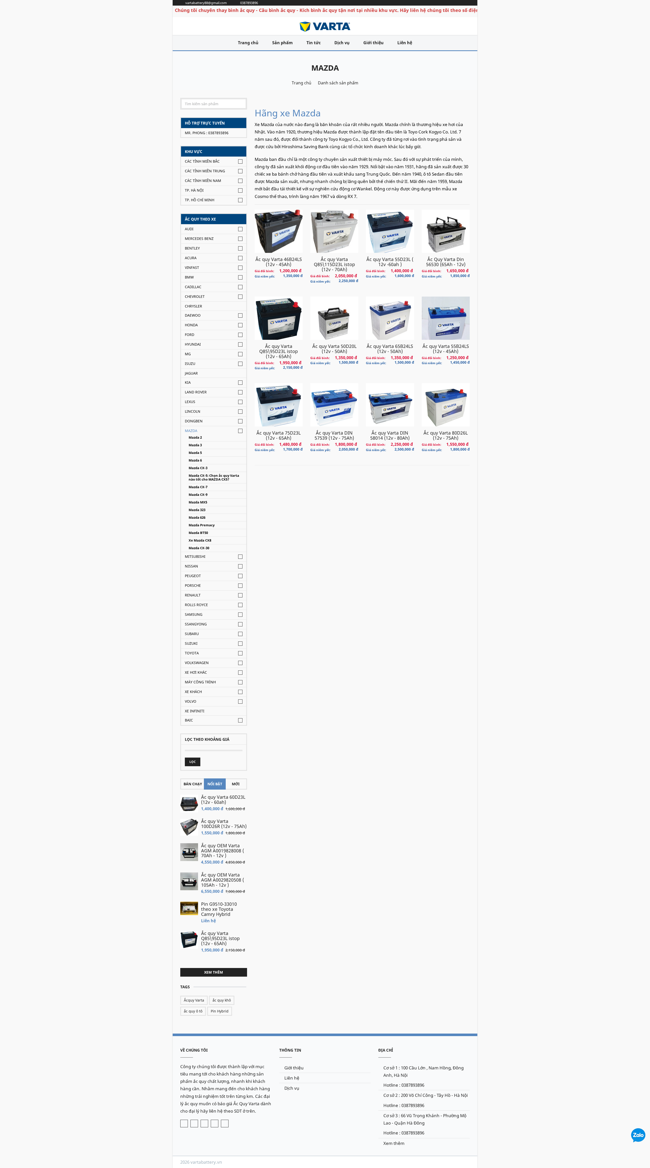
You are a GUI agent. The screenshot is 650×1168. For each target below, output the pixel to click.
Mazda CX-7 (198, 487)
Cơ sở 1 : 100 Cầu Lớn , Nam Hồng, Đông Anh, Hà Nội (423, 1071)
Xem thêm (213, 972)
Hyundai (193, 344)
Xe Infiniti (194, 711)
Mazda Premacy (202, 525)
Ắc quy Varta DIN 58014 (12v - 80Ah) (390, 435)
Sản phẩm (282, 42)
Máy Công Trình (200, 682)
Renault (193, 595)
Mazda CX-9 (198, 495)
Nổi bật (214, 783)
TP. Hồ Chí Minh (199, 200)
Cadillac (193, 287)
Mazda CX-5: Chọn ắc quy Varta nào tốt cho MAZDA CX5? (214, 477)
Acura (191, 258)
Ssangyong (196, 624)
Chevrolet (195, 296)
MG (188, 354)
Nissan (191, 566)
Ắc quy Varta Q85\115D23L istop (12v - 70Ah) (334, 264)
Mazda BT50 (198, 533)
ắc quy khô (222, 1000)
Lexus (190, 402)
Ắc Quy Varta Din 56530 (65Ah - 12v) (445, 261)
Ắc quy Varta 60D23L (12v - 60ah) (223, 799)
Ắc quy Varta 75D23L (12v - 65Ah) (278, 435)
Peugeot (193, 576)
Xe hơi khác (196, 672)
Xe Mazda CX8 (200, 540)
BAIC (189, 720)
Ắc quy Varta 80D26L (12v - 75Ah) (446, 435)
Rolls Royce (196, 605)
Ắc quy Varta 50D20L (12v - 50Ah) (334, 348)
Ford (189, 334)
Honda (191, 325)
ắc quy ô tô (193, 1011)
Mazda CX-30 (199, 548)
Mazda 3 (195, 445)
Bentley (192, 248)
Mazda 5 (195, 453)
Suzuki (191, 643)
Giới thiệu (373, 42)
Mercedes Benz (199, 238)
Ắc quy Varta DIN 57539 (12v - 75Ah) (334, 435)
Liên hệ (404, 42)
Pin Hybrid (220, 1011)
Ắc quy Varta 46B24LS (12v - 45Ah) (278, 261)
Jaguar (191, 373)
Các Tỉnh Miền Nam (203, 180)
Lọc (192, 762)
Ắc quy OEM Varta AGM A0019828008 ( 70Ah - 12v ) (222, 850)
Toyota (192, 653)
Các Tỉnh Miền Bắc (202, 161)
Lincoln (192, 411)
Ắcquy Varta (194, 1000)
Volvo (190, 701)
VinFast (192, 267)
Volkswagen (197, 663)
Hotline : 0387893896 (403, 1085)
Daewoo (193, 315)
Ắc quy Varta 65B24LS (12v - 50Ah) (390, 348)
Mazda (325, 68)
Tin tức (313, 42)
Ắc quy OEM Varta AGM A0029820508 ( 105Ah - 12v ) (222, 880)
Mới (235, 783)
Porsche (193, 585)
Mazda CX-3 (198, 468)
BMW (189, 277)
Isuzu (190, 363)
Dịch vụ (342, 42)
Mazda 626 (197, 517)
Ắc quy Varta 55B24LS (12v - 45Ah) (445, 348)
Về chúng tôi (194, 1050)
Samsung (193, 614)
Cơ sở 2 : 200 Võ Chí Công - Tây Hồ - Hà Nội (425, 1095)
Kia (188, 382)
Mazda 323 (197, 510)
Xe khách (193, 692)
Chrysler (193, 306)
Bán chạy (193, 783)
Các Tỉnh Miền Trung (205, 171)
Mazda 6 (195, 460)
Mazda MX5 (198, 502)
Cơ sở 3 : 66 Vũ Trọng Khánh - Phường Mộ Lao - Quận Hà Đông (424, 1119)
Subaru (192, 634)
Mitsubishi (195, 556)
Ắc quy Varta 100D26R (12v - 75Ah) (224, 823)
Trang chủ (248, 42)
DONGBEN (194, 421)
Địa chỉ (385, 1050)
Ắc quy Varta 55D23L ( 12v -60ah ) (389, 261)
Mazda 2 (195, 437)
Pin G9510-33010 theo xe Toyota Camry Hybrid (219, 909)
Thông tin (290, 1050)
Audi (189, 229)
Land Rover (196, 392)
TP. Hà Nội (194, 190)
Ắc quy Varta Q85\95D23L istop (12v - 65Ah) (220, 938)
